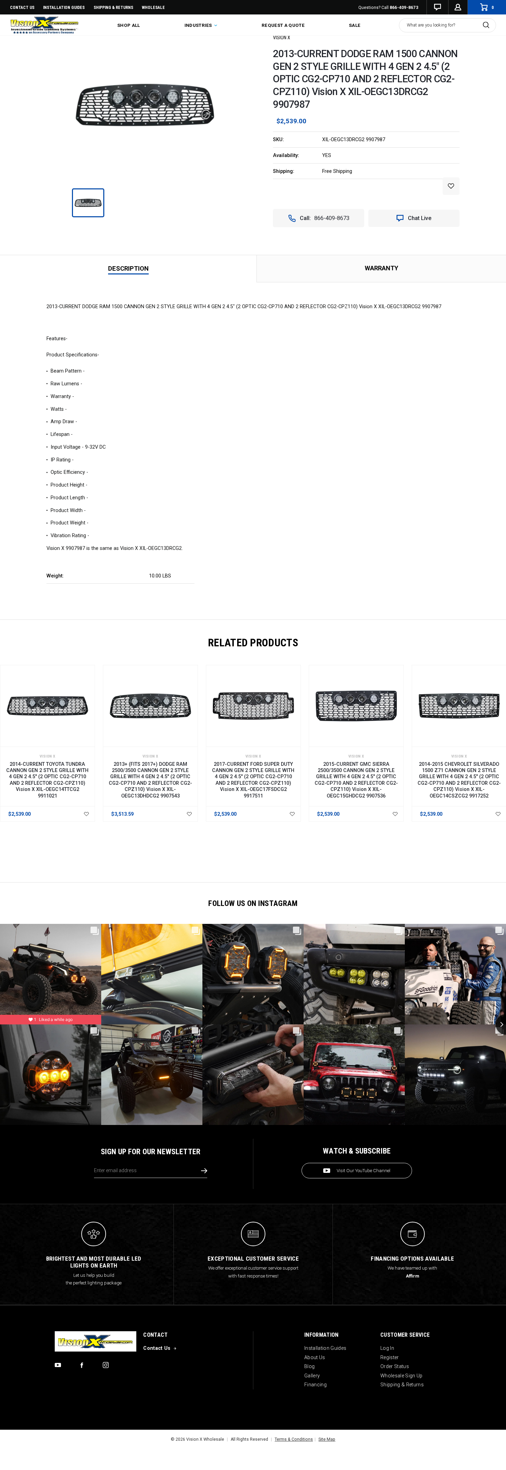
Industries (199, 25)
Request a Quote (283, 25)
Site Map (326, 1439)
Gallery (312, 1375)
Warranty (381, 268)
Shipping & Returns (113, 7)
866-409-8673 (404, 7)
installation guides (64, 7)
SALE (354, 25)
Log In (387, 1348)
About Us (314, 1357)
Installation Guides (325, 1348)
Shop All (128, 25)
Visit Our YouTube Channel (363, 1170)
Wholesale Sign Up (401, 1375)
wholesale (153, 7)
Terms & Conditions (294, 1439)
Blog (309, 1366)
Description (128, 268)
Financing (315, 1384)
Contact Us (22, 7)
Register (389, 1357)
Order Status (394, 1366)
